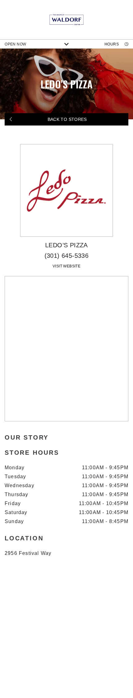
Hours (112, 44)
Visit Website (66, 266)
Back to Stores (66, 119)
